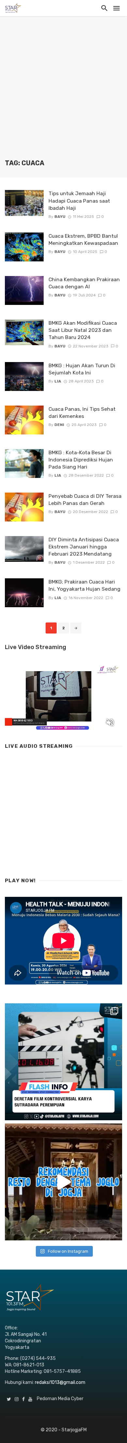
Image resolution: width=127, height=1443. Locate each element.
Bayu (59, 216)
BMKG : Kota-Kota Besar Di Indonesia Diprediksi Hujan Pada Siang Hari (81, 459)
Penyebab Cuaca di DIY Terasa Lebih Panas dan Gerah (85, 499)
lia (57, 381)
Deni (59, 424)
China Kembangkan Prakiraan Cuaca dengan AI (84, 283)
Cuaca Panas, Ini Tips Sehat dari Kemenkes (82, 412)
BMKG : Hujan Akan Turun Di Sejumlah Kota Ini (82, 369)
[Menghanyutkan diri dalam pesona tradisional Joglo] (63, 1181)
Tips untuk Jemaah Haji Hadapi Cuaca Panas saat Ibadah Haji (79, 200)
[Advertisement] (63, 92)
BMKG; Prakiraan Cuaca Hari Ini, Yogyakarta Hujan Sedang (84, 585)
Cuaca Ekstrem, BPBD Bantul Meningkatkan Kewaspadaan (84, 239)
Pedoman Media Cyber (60, 1398)
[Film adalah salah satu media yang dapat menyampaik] (63, 1061)
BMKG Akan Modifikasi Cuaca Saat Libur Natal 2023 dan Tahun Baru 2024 (83, 330)
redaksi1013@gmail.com (60, 1382)
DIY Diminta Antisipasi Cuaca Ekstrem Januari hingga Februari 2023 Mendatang (84, 546)
